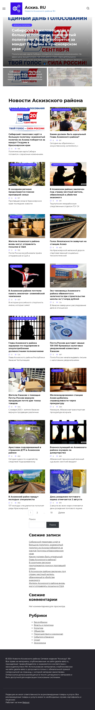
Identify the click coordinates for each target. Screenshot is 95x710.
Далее (61, 512)
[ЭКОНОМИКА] (27, 390)
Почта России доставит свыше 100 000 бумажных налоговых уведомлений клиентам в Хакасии (67, 347)
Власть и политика (43, 625)
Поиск (32, 519)
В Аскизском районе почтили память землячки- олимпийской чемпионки (27, 293)
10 (51, 512)
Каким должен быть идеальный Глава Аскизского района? (68, 135)
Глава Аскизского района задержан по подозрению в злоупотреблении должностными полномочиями (26, 347)
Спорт (37, 640)
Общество (39, 631)
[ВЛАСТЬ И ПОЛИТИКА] (27, 129)
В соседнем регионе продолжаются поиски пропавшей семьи (21, 192)
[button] (44, 63)
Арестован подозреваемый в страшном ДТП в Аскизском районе (25, 450)
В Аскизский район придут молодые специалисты (23, 498)
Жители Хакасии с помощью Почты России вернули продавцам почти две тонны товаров (25, 399)
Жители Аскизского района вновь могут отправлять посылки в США (24, 244)
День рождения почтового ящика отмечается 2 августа (66, 498)
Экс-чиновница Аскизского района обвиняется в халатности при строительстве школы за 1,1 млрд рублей (67, 295)
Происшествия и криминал (48, 634)
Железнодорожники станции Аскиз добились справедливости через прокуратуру (66, 399)
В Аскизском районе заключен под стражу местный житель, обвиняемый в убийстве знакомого (67, 193)
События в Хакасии (44, 637)
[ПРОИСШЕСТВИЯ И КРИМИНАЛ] (27, 184)
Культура (38, 628)
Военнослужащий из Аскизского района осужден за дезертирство (68, 450)
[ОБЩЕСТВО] (27, 236)
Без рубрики (40, 622)
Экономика (40, 643)
